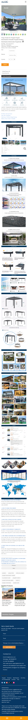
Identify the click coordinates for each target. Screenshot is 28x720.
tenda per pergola (20, 573)
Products (9, 678)
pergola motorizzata (6, 582)
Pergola (4, 678)
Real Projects (16, 678)
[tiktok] (9, 683)
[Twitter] (11, 683)
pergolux (4, 573)
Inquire (5, 64)
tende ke (18, 580)
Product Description (6, 76)
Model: (3, 71)
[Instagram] (14, 683)
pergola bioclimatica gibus (7, 580)
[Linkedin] (4, 683)
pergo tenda (11, 573)
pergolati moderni (16, 577)
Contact (14, 679)
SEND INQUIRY (9, 647)
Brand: (3, 73)
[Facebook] (2, 683)
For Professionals (6, 679)
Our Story (23, 678)
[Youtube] (7, 683)
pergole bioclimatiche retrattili (8, 575)
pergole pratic (16, 582)
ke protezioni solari (6, 577)
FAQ (18, 679)
